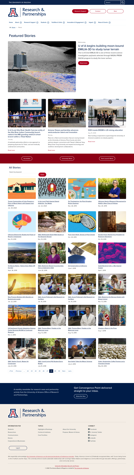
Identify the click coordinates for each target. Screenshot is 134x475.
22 (28, 371)
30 (59, 371)
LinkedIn (93, 438)
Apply (42, 175)
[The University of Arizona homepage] (20, 2)
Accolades (27, 158)
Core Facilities (42, 435)
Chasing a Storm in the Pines (107, 328)
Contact (97, 11)
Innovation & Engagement (75, 22)
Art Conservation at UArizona (77, 266)
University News (67, 158)
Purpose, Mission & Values (71, 432)
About (17, 22)
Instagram (93, 435)
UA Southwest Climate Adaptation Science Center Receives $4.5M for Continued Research (21, 330)
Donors (10, 438)
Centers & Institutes (44, 432)
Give (115, 11)
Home (11, 22)
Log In (18, 448)
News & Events (103, 22)
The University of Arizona (81, 468)
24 (35, 371)
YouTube (93, 441)
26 (43, 371)
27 (47, 371)
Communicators (13, 435)
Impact (91, 22)
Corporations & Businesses (16, 441)
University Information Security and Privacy (67, 466)
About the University (69, 429)
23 (32, 371)
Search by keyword (15, 172)
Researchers (12, 432)
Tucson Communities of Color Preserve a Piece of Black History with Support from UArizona (21, 203)
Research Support (80, 11)
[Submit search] (123, 2)
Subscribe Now (81, 396)
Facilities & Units (57, 22)
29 (55, 371)
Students (43, 22)
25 (39, 371)
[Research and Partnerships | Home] (27, 12)
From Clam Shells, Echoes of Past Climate (81, 235)
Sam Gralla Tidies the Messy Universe (80, 361)
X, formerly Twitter (96, 432)
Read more (83, 63)
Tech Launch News (107, 158)
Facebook (93, 429)
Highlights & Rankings (45, 429)
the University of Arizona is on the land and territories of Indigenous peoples (50, 456)
